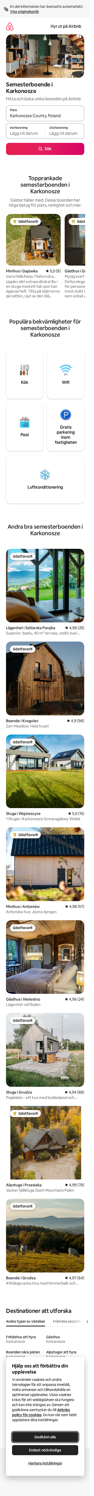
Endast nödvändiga (45, 1450)
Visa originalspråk (24, 11)
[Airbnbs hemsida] (10, 26)
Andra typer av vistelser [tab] (25, 1321)
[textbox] (25, 133)
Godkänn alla (45, 1437)
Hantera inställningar (45, 1463)
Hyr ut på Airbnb (66, 26)
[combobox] (45, 116)
